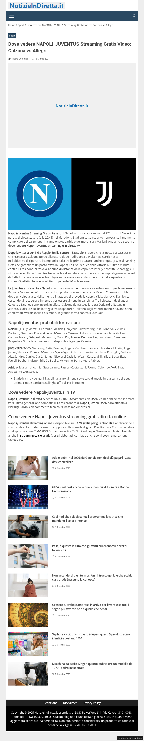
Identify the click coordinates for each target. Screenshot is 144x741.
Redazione (50, 703)
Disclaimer (70, 703)
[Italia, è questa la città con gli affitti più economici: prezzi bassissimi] (28, 556)
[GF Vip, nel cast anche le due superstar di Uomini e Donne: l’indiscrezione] (28, 497)
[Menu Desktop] (11, 16)
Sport (12, 35)
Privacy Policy (92, 703)
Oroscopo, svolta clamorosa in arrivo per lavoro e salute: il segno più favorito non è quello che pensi (90, 607)
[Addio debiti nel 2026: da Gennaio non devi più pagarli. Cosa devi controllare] (28, 468)
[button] (134, 16)
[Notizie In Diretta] (36, 5)
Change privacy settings (130, 737)
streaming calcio (31, 435)
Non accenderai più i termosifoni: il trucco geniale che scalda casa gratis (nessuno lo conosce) (92, 577)
